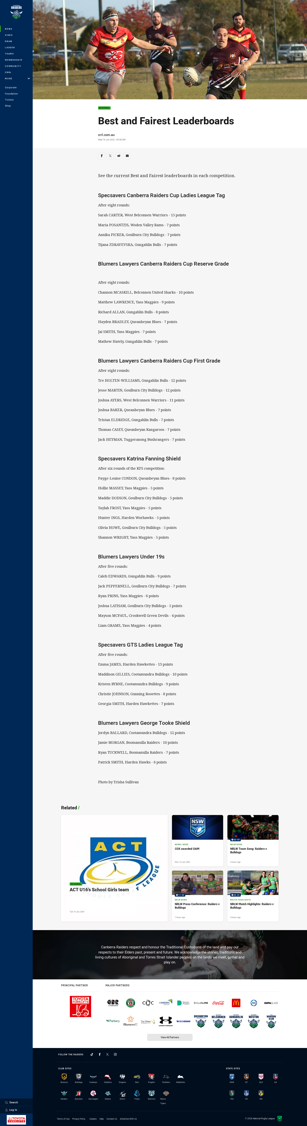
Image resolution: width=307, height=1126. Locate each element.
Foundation (11, 93)
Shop (8, 105)
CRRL (8, 72)
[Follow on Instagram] (115, 1054)
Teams (9, 53)
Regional (104, 108)
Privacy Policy (78, 1118)
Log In (13, 1109)
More (8, 78)
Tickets (9, 99)
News (8, 28)
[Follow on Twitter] (107, 1054)
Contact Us (112, 1118)
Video (9, 35)
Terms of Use (63, 1118)
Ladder (10, 47)
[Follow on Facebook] (99, 1054)
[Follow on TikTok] (91, 1054)
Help (101, 1118)
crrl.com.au (106, 135)
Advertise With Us (128, 1118)
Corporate (11, 87)
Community (13, 66)
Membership (14, 60)
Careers (93, 1118)
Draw (8, 41)
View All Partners (170, 1037)
